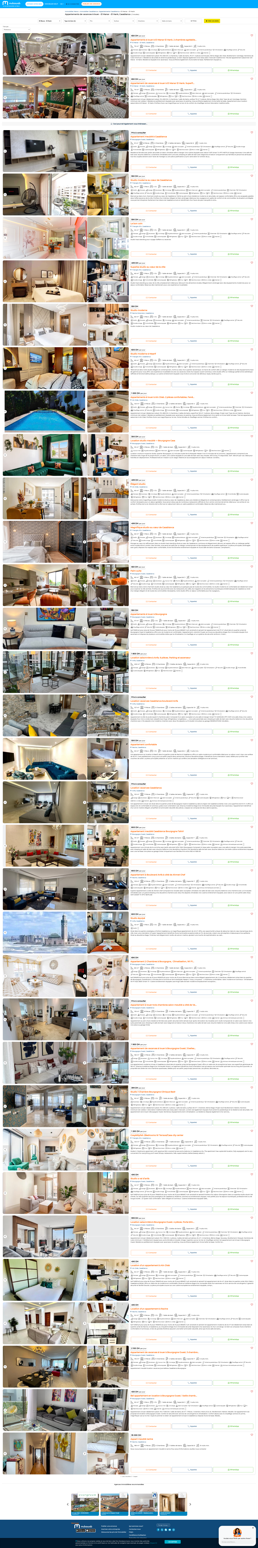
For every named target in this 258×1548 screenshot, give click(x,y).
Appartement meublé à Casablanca (149, 136)
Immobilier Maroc (72, 11)
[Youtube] (169, 1529)
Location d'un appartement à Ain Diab (150, 1265)
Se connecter (73, 4)
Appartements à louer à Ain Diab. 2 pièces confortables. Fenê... (162, 397)
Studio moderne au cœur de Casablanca (151, 180)
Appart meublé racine (142, 1439)
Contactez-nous (135, 1529)
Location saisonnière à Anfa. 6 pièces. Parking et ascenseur (161, 657)
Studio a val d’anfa (140, 1178)
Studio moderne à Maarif (143, 354)
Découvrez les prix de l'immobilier (113, 1532)
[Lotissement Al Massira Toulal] (123, 1495)
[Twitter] (162, 1529)
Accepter (172, 1542)
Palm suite (136, 571)
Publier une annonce (91, 4)
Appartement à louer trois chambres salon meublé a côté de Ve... (164, 1005)
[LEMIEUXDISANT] (182, 1495)
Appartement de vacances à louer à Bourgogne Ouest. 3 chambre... (165, 1352)
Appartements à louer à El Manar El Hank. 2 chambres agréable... (164, 40)
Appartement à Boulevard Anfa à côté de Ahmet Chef (158, 875)
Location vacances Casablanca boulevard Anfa (154, 701)
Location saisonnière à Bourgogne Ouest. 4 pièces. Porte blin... (162, 1222)
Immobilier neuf (51, 4)
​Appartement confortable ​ (144, 744)
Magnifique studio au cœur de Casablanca (152, 527)
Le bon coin (137, 223)
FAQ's (131, 1532)
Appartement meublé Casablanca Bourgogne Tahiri (157, 831)
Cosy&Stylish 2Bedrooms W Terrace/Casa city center (157, 1135)
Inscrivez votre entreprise (110, 1529)
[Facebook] (158, 1529)
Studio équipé (138, 918)
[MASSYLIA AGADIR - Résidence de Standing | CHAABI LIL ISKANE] (154, 1495)
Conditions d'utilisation (137, 1535)
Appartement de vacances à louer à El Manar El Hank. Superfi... (163, 83)
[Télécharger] (86, 1528)
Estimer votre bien (34, 4)
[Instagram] (173, 1529)
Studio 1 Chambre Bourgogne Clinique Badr (153, 1092)
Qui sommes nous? (136, 1526)
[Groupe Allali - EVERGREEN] (88, 1495)
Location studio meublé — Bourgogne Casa (153, 440)
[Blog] (165, 1529)
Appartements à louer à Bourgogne (149, 614)
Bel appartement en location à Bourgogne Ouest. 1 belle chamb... (164, 1395)
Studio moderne (139, 310)
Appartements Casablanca (109, 11)
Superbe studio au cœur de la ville (148, 267)
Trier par (5, 26)
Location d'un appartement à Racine (149, 1309)
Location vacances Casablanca (146, 788)
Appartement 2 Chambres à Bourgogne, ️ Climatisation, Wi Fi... (162, 961)
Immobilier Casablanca (89, 11)
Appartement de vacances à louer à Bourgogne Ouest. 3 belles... (163, 1048)
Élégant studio (138, 484)
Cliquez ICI (153, 1543)
